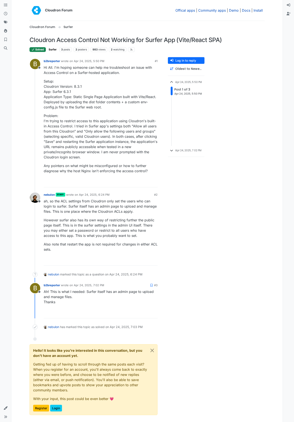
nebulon (49, 194)
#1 (156, 61)
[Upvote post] (147, 182)
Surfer (53, 49)
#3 (156, 285)
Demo (234, 10)
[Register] (288, 13)
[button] (5, 408)
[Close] (152, 350)
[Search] (5, 48)
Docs (246, 10)
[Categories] (5, 5)
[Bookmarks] (5, 39)
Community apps (212, 10)
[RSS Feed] (131, 49)
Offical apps (185, 10)
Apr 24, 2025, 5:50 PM (89, 61)
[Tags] (5, 22)
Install (258, 10)
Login (56, 408)
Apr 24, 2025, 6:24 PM (94, 194)
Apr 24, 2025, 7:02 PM (89, 285)
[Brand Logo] (36, 10)
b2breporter (52, 61)
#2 (156, 194)
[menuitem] (288, 5)
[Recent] (5, 13)
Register (41, 408)
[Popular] (5, 31)
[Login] (288, 5)
